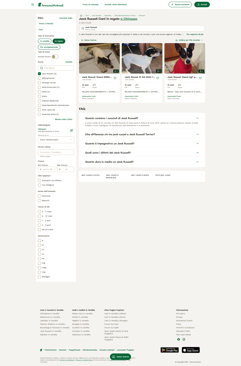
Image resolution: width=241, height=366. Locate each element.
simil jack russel (162, 175)
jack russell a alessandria (112, 176)
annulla (68, 62)
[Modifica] (71, 130)
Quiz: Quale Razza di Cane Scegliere (116, 332)
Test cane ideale (183, 335)
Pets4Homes (50, 350)
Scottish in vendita (80, 328)
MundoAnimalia (90, 350)
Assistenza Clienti (184, 320)
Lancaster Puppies (125, 350)
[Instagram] (183, 339)
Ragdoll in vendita (80, 320)
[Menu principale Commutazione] (32, 4)
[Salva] (115, 78)
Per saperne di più (195, 34)
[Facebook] (178, 339)
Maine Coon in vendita (82, 313)
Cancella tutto (65, 18)
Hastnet (62, 350)
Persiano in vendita (81, 331)
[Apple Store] (191, 350)
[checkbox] (39, 73)
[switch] (55, 57)
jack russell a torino (90, 175)
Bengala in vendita (80, 324)
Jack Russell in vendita (50, 331)
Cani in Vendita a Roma (114, 317)
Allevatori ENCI (183, 331)
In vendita (44, 41)
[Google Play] (170, 350)
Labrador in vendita (49, 320)
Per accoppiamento (49, 47)
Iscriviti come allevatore (116, 4)
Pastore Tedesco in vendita (52, 324)
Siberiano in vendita (81, 335)
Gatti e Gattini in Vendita (83, 310)
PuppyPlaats (74, 350)
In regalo (59, 41)
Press (178, 324)
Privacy (179, 317)
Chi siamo (180, 313)
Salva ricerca (90, 40)
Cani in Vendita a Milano (115, 313)
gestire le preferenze (118, 360)
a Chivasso (128, 19)
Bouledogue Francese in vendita (54, 328)
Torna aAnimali (46, 23)
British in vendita (80, 317)
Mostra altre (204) (63, 119)
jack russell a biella (140, 175)
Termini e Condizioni (185, 328)
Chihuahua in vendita (49, 313)
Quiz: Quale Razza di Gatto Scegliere (116, 338)
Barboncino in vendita (50, 317)
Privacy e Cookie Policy (84, 360)
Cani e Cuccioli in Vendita (52, 310)
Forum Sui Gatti (111, 328)
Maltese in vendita (48, 335)
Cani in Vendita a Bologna (115, 320)
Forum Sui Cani (111, 324)
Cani (41, 29)
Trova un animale (90, 4)
